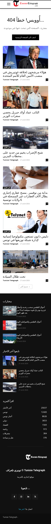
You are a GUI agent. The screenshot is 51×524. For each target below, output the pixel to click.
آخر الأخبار (7, 67)
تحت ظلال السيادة (14, 276)
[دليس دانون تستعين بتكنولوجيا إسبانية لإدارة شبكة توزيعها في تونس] (25, 221)
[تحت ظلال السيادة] (25, 261)
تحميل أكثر (24, 286)
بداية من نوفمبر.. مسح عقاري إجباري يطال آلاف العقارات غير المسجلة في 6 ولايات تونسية (25, 196)
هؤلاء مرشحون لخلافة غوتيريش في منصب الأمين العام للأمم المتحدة (24, 74)
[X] (35, 497)
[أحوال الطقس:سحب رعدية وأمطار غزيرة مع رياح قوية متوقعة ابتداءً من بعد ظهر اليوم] (9, 310)
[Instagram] (21, 497)
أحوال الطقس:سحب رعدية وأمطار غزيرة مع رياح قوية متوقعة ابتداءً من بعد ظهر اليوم (31, 310)
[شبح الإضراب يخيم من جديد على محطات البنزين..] (25, 137)
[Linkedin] (28, 497)
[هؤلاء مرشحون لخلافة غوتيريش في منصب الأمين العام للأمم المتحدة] (25, 57)
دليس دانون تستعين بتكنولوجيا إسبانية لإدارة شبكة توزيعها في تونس (25, 238)
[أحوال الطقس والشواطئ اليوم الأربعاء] (9, 338)
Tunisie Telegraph (10, 79)
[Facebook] (14, 497)
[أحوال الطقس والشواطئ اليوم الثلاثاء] (9, 325)
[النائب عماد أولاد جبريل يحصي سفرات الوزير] (25, 97)
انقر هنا (22, 509)
